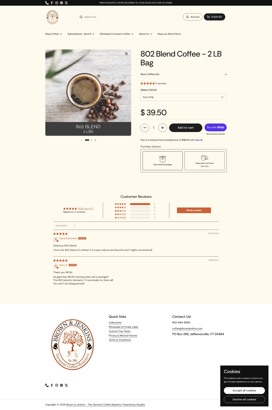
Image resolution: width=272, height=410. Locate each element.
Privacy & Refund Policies (123, 335)
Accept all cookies (244, 390)
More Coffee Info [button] (150, 74)
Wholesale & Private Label (123, 326)
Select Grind (148, 90)
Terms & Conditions (120, 339)
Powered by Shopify (133, 404)
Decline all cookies (244, 399)
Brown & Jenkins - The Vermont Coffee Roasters (94, 404)
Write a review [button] (194, 210)
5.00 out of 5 (85, 208)
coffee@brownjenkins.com (187, 328)
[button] (148, 83)
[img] (60, 233)
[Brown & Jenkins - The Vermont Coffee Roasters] (52, 17)
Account (195, 16)
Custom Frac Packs (120, 331)
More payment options (215, 134)
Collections (115, 322)
